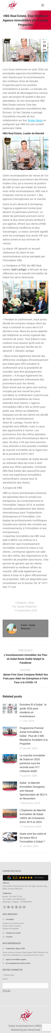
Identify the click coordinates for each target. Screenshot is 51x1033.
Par (24, 606)
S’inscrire (6, 991)
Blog (6, 42)
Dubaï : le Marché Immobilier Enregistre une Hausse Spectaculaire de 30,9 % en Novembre (33, 790)
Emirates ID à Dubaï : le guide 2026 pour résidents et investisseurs (33, 710)
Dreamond (34, 1029)
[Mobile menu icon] (42, 5)
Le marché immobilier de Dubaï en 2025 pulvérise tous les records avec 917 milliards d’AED (32, 763)
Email (5, 979)
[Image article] (10, 708)
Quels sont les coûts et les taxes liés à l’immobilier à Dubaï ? (33, 837)
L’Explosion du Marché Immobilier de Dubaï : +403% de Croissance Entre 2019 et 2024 (33, 816)
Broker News (35, 120)
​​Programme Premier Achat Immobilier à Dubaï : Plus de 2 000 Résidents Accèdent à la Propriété (34, 735)
